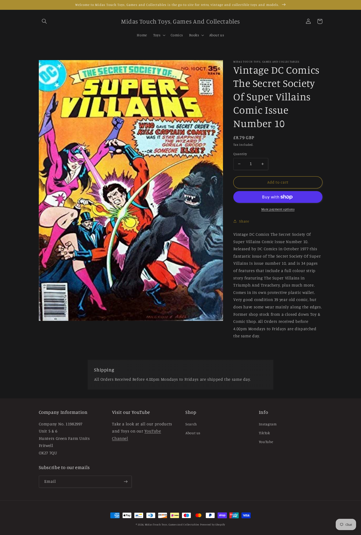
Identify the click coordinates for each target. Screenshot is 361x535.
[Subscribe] (125, 482)
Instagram (268, 424)
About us (192, 433)
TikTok (264, 433)
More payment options (278, 209)
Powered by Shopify (212, 524)
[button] (44, 21)
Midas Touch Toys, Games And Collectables (172, 524)
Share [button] (244, 221)
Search (191, 424)
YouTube (266, 442)
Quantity (240, 154)
